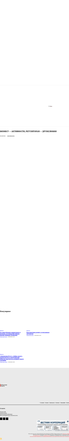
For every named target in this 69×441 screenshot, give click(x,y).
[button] (50, 106)
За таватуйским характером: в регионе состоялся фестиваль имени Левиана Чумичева (10, 333)
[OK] (5, 308)
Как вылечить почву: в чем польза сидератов (37, 333)
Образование (2, 133)
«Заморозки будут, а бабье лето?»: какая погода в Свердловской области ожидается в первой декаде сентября (12, 358)
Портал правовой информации (6, 414)
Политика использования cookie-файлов (49, 436)
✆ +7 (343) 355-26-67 (36, 435)
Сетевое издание (3, 412)
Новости (2, 330)
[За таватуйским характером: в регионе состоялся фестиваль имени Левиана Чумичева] (12, 321)
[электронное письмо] (18, 136)
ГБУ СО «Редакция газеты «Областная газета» (9, 415)
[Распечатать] (22, 136)
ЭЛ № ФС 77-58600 (66, 433)
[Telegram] (26, 136)
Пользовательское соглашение (63, 436)
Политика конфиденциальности (36, 436)
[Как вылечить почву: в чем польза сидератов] (38, 321)
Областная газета (3, 336)
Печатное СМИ (3, 411)
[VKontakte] (3, 308)
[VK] (30, 136)
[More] (34, 136)
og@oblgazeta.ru (47, 435)
